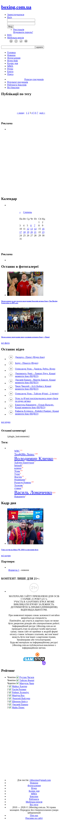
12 (28, 229)
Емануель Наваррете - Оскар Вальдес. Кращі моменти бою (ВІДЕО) (34, 406)
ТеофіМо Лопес (24, 454)
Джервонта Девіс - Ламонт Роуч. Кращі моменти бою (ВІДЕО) (35, 374)
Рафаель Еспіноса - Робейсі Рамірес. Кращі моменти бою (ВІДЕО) (37, 412)
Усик (17, 471)
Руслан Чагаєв (26, 677)
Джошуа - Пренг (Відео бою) (30, 357)
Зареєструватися (15, 14)
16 (43, 229)
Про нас (34, 815)
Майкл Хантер (19, 686)
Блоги (10, 71)
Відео (34, 788)
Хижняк (18, 485)
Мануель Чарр (26, 683)
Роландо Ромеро (22, 482)
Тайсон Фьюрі (26, 680)
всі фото (5, 343)
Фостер (18, 477)
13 (31, 229)
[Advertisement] (31, 742)
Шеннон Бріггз (20, 701)
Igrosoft (18, 465)
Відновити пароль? (23, 32)
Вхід (9, 17)
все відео (5, 422)
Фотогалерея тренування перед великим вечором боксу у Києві (25, 337)
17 (20, 232)
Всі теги (34, 804)
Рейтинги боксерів (16, 84)
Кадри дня (12, 63)
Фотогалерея (13, 58)
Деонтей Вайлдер (21, 698)
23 (43, 232)
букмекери (19, 479)
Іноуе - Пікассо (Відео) (26, 363)
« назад (20, 113)
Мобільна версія (15, 37)
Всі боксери (13, 87)
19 (28, 232)
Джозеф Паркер (20, 704)
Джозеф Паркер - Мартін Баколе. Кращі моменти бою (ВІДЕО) (35, 381)
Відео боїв (12, 60)
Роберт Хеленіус (20, 692)
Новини (11, 55)
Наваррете (19, 496)
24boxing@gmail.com (40, 780)
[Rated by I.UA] (24, 775)
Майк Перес (18, 707)
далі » (42, 113)
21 (35, 232)
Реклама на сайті (34, 818)
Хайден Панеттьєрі (24, 462)
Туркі (17, 474)
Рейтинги (34, 799)
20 (31, 232)
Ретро (10, 68)
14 (35, 229)
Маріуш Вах (18, 695)
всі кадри (6, 555)
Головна (11, 52)
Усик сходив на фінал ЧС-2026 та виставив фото (19, 550)
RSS (9, 35)
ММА (10, 66)
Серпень (27, 212)
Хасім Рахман (19, 689)
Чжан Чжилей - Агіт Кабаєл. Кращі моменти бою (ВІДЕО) (33, 387)
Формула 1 (13, 570)
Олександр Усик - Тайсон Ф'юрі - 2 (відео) (36, 393)
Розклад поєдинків (34, 79)
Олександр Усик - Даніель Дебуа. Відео (35, 369)
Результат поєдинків (17, 82)
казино (17, 468)
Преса (10, 74)
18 (24, 232)
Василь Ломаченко (33, 492)
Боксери (34, 796)
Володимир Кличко (33, 458)
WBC (17, 451)
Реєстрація (18, 29)
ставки (17, 488)
